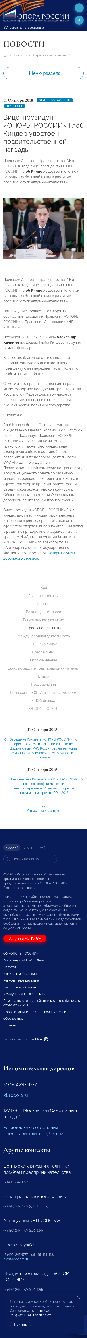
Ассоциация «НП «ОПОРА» (23, 960)
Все (43, 588)
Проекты (9, 1025)
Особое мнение (43, 660)
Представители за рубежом (33, 1133)
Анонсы (43, 604)
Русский (12, 847)
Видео (43, 676)
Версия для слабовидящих (26, 27)
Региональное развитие (43, 620)
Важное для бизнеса (43, 612)
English (29, 847)
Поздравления (43, 684)
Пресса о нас (43, 652)
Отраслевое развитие (49, 55)
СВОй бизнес (43, 700)
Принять (20, 1324)
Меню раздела (44, 73)
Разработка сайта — (23, 1039)
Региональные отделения (30, 1127)
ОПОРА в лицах (44, 644)
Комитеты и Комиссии (20, 974)
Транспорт (14, 106)
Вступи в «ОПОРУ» (24, 938)
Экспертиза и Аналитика (21, 987)
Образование (13, 1018)
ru (79, 20)
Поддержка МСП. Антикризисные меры (43, 692)
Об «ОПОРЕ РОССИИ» (20, 953)
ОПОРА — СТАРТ (43, 709)
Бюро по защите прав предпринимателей (43, 668)
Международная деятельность (43, 636)
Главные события (43, 596)
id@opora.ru (15, 1095)
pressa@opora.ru (15, 1259)
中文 (43, 847)
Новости (20, 55)
